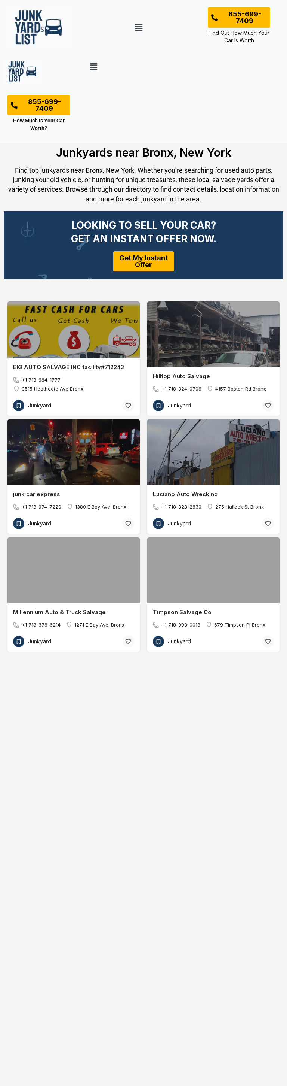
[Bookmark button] (128, 406)
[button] (139, 28)
